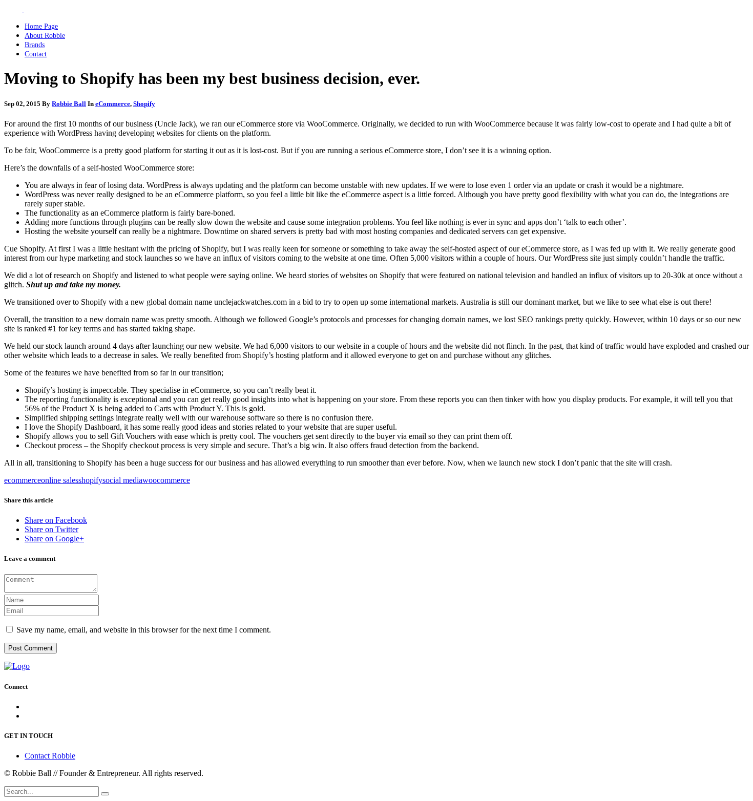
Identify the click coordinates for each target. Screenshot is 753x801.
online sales (59, 480)
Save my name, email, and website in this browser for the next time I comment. (143, 629)
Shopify (144, 104)
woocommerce (166, 480)
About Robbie (45, 35)
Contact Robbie (50, 755)
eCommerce (112, 104)
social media (122, 480)
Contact (36, 54)
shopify (90, 480)
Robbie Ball (69, 104)
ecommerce (22, 480)
